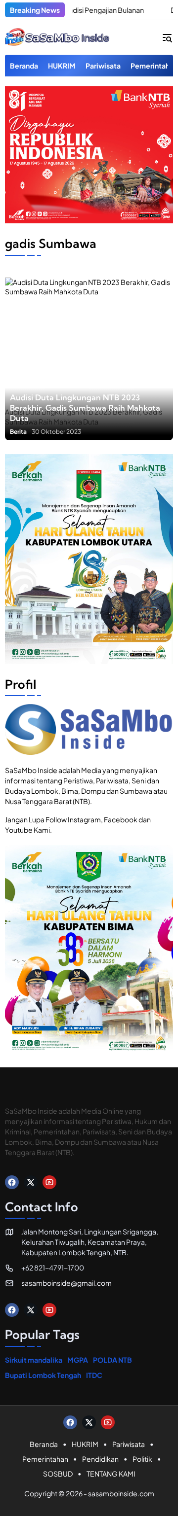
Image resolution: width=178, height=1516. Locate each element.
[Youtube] (49, 1182)
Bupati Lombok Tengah (43, 1375)
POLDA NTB (112, 1359)
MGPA (77, 1359)
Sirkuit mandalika (33, 1359)
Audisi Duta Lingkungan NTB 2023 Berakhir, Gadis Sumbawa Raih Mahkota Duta (85, 407)
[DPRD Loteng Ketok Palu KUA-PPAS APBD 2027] (145, 10)
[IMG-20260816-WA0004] (89, 220)
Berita (18, 431)
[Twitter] (31, 1182)
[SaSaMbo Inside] (57, 37)
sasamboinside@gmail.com (66, 1282)
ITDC (94, 1375)
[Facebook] (12, 1182)
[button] (167, 37)
